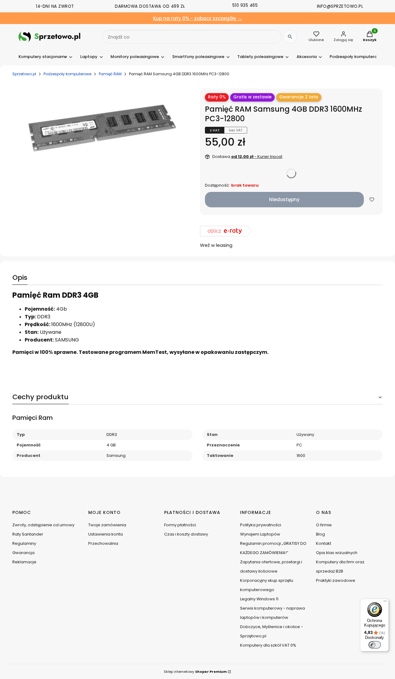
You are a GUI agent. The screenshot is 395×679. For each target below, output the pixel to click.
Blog (320, 534)
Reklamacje (24, 562)
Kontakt (323, 543)
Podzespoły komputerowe (67, 74)
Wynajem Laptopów (260, 534)
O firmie (324, 525)
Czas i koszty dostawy (186, 534)
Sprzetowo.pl (24, 74)
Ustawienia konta (105, 534)
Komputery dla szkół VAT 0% (268, 645)
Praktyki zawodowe (335, 580)
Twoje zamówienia (107, 525)
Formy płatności (180, 525)
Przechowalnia (103, 543)
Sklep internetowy (195, 671)
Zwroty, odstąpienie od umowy (43, 525)
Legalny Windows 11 (259, 599)
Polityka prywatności (260, 525)
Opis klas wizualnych (336, 553)
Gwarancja (23, 553)
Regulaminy (24, 543)
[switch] (374, 644)
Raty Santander (27, 534)
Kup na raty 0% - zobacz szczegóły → (197, 18)
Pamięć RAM (110, 74)
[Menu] (385, 602)
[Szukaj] (290, 36)
